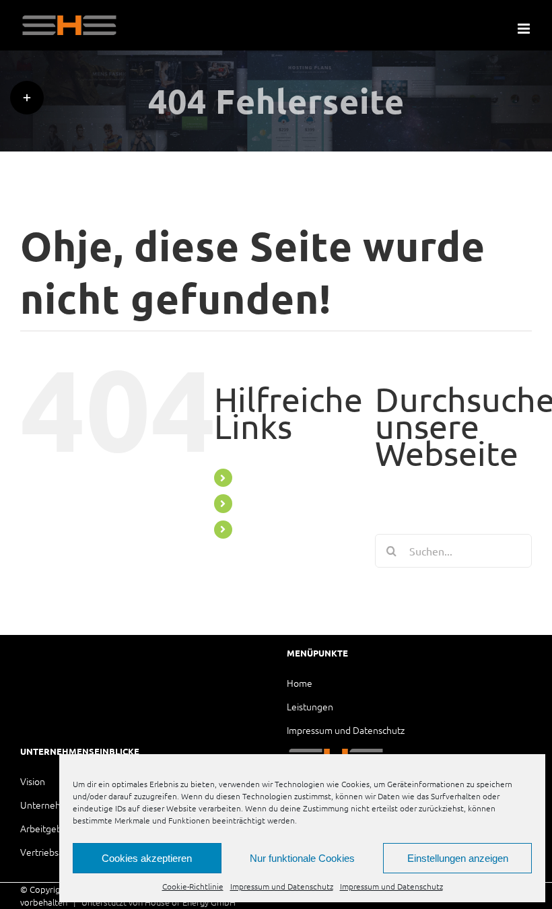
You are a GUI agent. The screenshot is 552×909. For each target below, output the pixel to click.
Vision (32, 781)
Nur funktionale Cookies (302, 858)
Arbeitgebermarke (58, 828)
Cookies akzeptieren (147, 858)
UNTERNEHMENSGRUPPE (301, 477)
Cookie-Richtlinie (192, 886)
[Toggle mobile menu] (525, 29)
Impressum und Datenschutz (281, 886)
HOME (255, 503)
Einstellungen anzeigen (457, 858)
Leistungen (310, 706)
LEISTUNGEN (270, 529)
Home (299, 682)
